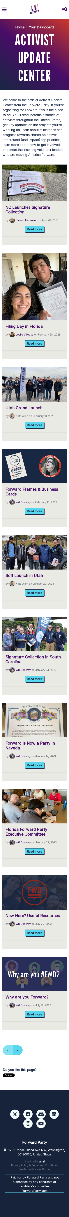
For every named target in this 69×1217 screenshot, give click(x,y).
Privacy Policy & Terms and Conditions (34, 1165)
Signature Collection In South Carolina (33, 659)
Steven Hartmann (26, 220)
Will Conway (23, 502)
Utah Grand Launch (24, 407)
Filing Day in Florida (24, 326)
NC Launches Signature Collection (28, 209)
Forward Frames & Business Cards (32, 491)
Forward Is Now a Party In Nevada (30, 745)
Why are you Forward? (27, 997)
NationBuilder (43, 1169)
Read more (34, 229)
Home (19, 27)
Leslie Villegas (24, 334)
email (42, 1161)
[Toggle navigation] (4, 9)
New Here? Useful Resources (33, 915)
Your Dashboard (41, 27)
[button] (64, 9)
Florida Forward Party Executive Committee (26, 832)
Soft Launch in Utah (24, 575)
